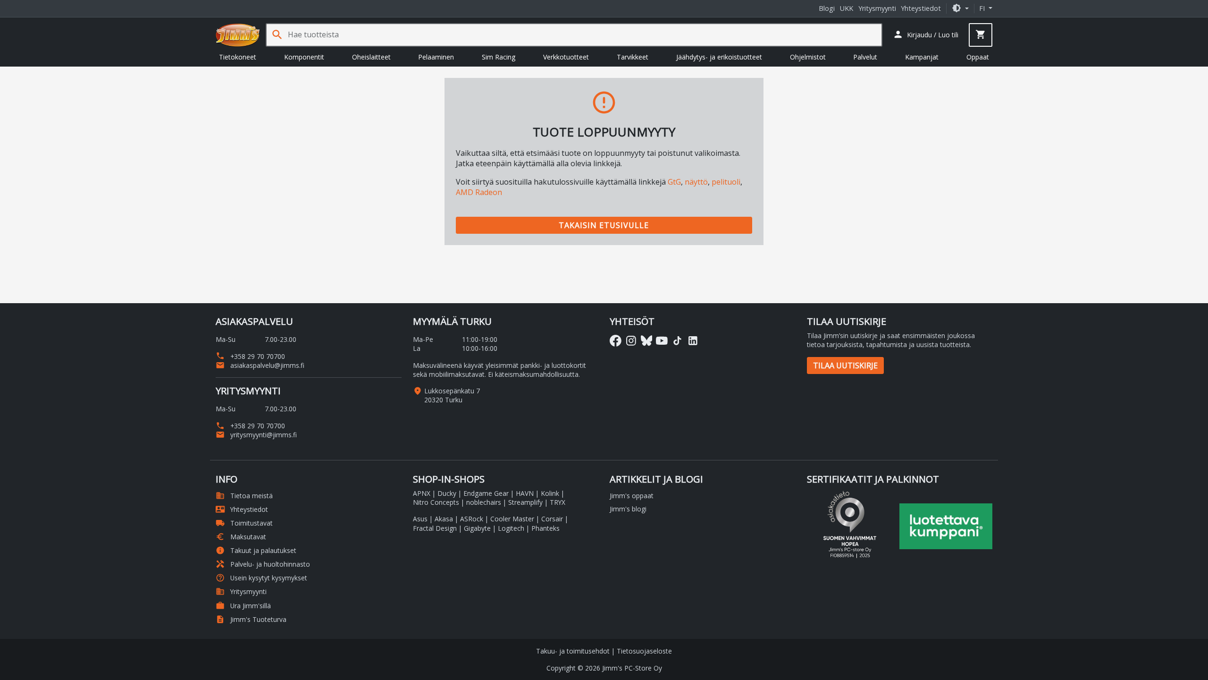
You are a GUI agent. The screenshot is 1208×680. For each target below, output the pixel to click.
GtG (674, 182)
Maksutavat (241, 536)
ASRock (471, 518)
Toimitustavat (244, 522)
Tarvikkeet (632, 56)
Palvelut (865, 56)
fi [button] (983, 8)
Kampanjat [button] (922, 56)
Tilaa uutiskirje (845, 365)
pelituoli (726, 182)
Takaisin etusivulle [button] (604, 225)
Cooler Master (512, 518)
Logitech (511, 528)
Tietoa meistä (244, 495)
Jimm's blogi (628, 508)
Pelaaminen (436, 56)
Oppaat (977, 56)
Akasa (444, 518)
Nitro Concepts (436, 502)
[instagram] (631, 341)
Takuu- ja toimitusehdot (573, 650)
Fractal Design (435, 528)
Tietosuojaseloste (644, 650)
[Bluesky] (647, 341)
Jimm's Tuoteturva (251, 619)
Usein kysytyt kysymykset (261, 577)
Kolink (550, 493)
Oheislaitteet (371, 56)
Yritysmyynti (877, 8)
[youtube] (662, 341)
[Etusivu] (238, 35)
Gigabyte (477, 528)
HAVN (525, 493)
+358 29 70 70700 (250, 356)
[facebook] (615, 341)
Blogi (827, 8)
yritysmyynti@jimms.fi (256, 434)
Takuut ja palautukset (256, 550)
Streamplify (525, 502)
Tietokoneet (237, 56)
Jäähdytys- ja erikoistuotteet (719, 56)
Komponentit (304, 56)
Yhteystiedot (921, 8)
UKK (846, 8)
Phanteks (545, 528)
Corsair (552, 518)
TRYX (557, 502)
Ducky (446, 493)
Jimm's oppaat (632, 495)
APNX (421, 493)
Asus (420, 518)
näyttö (696, 182)
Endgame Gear (486, 493)
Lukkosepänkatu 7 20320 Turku (452, 395)
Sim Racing (498, 56)
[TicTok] (677, 341)
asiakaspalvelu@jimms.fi (260, 365)
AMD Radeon (479, 192)
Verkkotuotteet (566, 56)
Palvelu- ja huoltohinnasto (263, 564)
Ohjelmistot (808, 56)
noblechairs (483, 502)
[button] (960, 8)
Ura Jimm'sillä (243, 605)
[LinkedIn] (693, 341)
